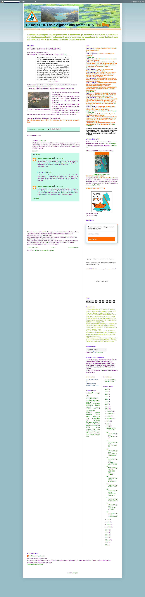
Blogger (75, 573)
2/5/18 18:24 (59, 186)
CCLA (88, 403)
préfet (95, 431)
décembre (110, 411)
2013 (107, 540)
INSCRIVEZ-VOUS (77, 29)
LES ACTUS (28, 29)
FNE (87, 432)
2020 (107, 404)
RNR (87, 425)
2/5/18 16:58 (47, 172)
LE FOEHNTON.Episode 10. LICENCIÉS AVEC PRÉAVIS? (111, 470)
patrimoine (89, 405)
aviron (88, 416)
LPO (87, 418)
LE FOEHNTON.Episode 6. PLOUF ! (112, 499)
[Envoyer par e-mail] (51, 129)
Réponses (37, 154)
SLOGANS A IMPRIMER (62, 29)
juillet (108, 421)
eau (99, 431)
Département (90, 411)
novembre (110, 413)
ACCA (98, 414)
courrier (95, 425)
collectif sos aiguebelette (45, 158)
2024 (107, 394)
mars (108, 522)
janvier (109, 527)
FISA (87, 420)
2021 (107, 401)
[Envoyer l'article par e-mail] (48, 129)
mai (108, 426)
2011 (107, 545)
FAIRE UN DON (38, 29)
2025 (107, 391)
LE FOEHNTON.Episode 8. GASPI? (111, 485)
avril (108, 519)
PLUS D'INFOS (49, 29)
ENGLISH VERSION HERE (102, 174)
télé (99, 425)
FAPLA (88, 409)
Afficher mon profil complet (35, 564)
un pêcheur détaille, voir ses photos (110, 380)
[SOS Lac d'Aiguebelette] (86, 382)
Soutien (97, 405)
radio (98, 429)
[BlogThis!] (53, 129)
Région (98, 427)
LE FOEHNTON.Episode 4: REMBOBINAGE (112, 514)
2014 (107, 537)
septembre (110, 418)
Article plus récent (33, 247)
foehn (87, 436)
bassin (91, 425)
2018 (107, 409)
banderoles (89, 431)
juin (108, 423)
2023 (107, 396)
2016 (107, 532)
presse (98, 407)
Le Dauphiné (96, 424)
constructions (92, 398)
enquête (88, 412)
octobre (109, 416)
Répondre (35, 151)
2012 (107, 542)
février (109, 524)
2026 (107, 389)
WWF (94, 429)
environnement (92, 400)
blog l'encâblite (96, 185)
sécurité (91, 432)
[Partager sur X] (55, 129)
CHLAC (88, 434)
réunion (97, 412)
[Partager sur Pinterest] (59, 129)
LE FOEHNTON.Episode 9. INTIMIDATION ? (112, 479)
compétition (96, 418)
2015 (107, 535)
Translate (100, 352)
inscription (97, 434)
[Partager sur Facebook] (57, 129)
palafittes (88, 429)
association (96, 403)
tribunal (88, 407)
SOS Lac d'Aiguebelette (92, 379)
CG (87, 396)
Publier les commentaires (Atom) (44, 250)
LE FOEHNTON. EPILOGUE (111, 428)
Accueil (53, 247)
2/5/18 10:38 (42, 140)
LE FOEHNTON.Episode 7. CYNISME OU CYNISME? (111, 492)
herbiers (92, 434)
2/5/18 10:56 (59, 158)
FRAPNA (89, 414)
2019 (107, 406)
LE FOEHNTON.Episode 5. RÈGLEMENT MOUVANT (111, 506)
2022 (107, 399)
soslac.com (96, 416)
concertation (97, 432)
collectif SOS (93, 393)
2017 (107, 530)
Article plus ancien (73, 247)
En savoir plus (90, 52)
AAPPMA (97, 409)
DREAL (88, 427)
